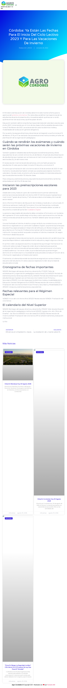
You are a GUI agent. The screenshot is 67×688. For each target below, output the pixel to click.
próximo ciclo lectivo (19, 115)
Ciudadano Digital (34, 210)
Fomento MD (51, 685)
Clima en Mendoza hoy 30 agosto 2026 (18, 384)
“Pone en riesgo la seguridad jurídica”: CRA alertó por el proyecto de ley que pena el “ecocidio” (18, 667)
